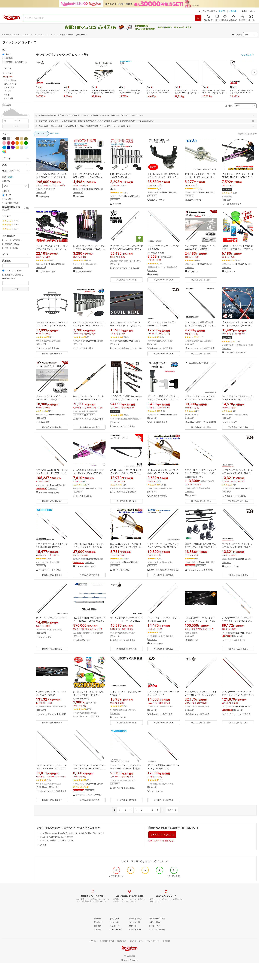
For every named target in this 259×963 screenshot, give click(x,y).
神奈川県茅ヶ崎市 (83, 640)
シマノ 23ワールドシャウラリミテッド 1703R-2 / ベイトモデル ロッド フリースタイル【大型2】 (200, 473)
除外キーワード (8, 279)
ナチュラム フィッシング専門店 (200, 570)
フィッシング (38, 34)
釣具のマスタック (232, 567)
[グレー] (8, 138)
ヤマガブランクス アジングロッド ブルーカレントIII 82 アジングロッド (201, 694)
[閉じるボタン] (253, 115)
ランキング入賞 (82, 787)
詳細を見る (125, 126)
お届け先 (6, 181)
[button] (248, 11)
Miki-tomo (80, 197)
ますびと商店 (192, 272)
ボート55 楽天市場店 (84, 348)
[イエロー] (21, 143)
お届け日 (6, 191)
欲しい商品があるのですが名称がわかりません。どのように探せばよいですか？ (72, 833)
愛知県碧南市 (44, 197)
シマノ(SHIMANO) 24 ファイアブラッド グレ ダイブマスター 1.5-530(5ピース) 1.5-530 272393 (237, 694)
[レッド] (13, 143)
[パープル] (13, 147)
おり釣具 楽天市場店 (233, 204)
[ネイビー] (8, 147)
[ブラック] (4, 138)
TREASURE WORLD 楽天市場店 (126, 268)
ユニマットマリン (157, 200)
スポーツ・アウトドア (21, 34)
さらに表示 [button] (8, 98)
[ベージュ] (21, 138)
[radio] (3, 54)
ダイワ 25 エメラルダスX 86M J (51, 617)
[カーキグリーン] (26, 138)
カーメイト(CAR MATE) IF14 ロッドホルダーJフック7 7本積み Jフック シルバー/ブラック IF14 (52, 325)
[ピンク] (4, 143)
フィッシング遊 (231, 422)
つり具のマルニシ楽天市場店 (124, 492)
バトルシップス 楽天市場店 (236, 353)
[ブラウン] (17, 138)
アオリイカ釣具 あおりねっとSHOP (127, 348)
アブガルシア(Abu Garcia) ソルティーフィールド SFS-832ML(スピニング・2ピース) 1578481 (89, 768)
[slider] (2, 116)
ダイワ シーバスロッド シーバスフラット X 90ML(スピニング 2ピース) (51, 768)
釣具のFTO (191, 496)
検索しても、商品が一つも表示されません (57, 840)
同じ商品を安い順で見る (126, 280)
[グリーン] (26, 143)
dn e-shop (154, 275)
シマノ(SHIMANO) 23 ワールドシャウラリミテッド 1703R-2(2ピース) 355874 (52, 473)
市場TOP (5, 34)
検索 (16, 126)
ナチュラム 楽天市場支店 (49, 348)
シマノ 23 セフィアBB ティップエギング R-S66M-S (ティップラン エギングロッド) (238, 399)
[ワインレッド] (8, 143)
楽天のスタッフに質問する (162, 835)
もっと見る (41, 845)
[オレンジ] (17, 143)
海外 (11, 177)
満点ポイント (230, 272)
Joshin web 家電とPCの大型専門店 (201, 422)
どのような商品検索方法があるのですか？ (57, 837)
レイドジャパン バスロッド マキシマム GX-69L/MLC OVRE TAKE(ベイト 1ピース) (88, 399)
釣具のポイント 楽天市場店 (161, 348)
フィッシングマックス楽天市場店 (200, 348)
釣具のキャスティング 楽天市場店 (89, 419)
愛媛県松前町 (192, 640)
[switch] (26, 208)
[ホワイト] (13, 138)
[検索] (198, 18)
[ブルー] (4, 147)
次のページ (172, 810)
